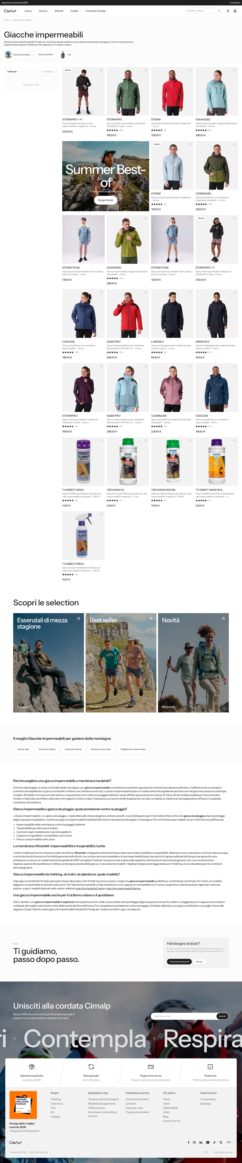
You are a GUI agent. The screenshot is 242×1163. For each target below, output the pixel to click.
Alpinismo (57, 1103)
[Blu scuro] (66, 335)
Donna (43, 10)
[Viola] (160, 187)
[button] (49, 71)
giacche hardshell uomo (90, 888)
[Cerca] (218, 10)
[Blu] (210, 187)
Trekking (56, 1099)
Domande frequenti (137, 1099)
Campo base (208, 1099)
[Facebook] (188, 1142)
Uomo (28, 10)
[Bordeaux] (204, 409)
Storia (166, 1099)
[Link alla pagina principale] (10, 10)
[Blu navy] (154, 335)
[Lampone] (77, 335)
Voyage (55, 1116)
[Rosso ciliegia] (121, 335)
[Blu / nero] (210, 409)
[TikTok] (214, 1142)
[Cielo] (154, 187)
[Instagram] (194, 1142)
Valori (166, 1103)
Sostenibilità (170, 1107)
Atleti (166, 1112)
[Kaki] (199, 187)
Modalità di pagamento (102, 1103)
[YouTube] (207, 1142)
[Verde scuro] (110, 113)
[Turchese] (199, 113)
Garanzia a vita (134, 1107)
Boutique (206, 1103)
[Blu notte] (210, 113)
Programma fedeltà (137, 1112)
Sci (52, 1112)
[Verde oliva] (110, 261)
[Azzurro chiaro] (116, 113)
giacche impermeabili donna (123, 888)
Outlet (74, 10)
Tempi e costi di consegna (103, 1099)
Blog (165, 1116)
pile (208, 905)
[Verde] (110, 483)
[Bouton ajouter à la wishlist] (101, 70)
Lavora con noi (171, 1120)
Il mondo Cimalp (96, 10)
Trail (53, 1107)
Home (6, 20)
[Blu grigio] (166, 113)
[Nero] (66, 113)
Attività (58, 10)
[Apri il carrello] (235, 11)
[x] (220, 1142)
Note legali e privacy (223, 1152)
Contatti (130, 1103)
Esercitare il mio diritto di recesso (102, 1113)
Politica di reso (96, 1107)
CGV (205, 1152)
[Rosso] (121, 113)
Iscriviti (222, 1016)
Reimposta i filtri (31, 84)
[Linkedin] (201, 1142)
